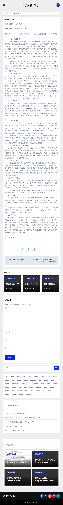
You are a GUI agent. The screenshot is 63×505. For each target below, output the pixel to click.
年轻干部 (36, 383)
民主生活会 (38, 387)
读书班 (49, 390)
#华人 (26, 28)
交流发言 (55, 376)
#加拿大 (23, 28)
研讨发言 (7, 390)
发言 (40, 380)
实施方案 (7, 383)
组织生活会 (19, 390)
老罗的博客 (31, 5)
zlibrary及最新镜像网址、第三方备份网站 (16, 422)
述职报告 (21, 394)
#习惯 (18, 28)
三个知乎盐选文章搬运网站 (12, 413)
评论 (6, 308)
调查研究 (7, 394)
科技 (13, 390)
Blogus (26, 502)
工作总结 (23, 383)
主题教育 (36, 376)
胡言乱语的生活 (9, 19)
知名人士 (52, 387)
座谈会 (42, 383)
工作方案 (30, 383)
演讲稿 (45, 387)
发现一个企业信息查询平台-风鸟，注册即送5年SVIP (19, 417)
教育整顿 (31, 387)
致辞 (32, 390)
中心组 (23, 376)
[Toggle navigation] (4, 5)
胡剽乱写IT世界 (11, 454)
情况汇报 (7, 387)
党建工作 (7, 380)
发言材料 (46, 380)
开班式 (48, 383)
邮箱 (6, 340)
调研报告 (14, 394)
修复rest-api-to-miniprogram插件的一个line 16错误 (44, 480)
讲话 (44, 390)
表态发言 (38, 390)
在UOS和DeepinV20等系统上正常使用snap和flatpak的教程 (44, 462)
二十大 (49, 376)
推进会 (25, 387)
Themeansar (35, 502)
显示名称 (7, 332)
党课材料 (19, 380)
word (18, 376)
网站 (6, 348)
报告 (20, 387)
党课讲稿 (26, 380)
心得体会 (55, 383)
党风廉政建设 (33, 380)
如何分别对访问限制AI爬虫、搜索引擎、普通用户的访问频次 (17, 462)
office (12, 376)
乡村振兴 (43, 376)
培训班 (52, 380)
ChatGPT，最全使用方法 (11, 430)
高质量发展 (28, 394)
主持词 (29, 376)
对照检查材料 (15, 383)
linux (6, 376)
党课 (13, 380)
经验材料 (27, 390)
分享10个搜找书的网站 (10, 426)
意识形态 (14, 387)
